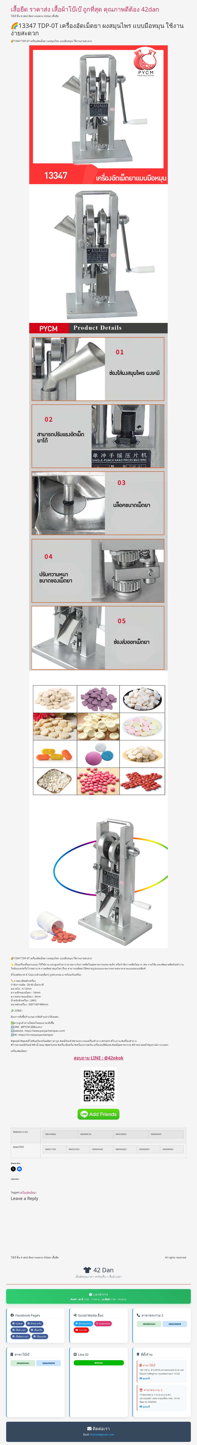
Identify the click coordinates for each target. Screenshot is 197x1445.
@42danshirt (85, 1323)
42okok (19, 1323)
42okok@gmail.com (102, 1434)
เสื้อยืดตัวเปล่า (22, 1336)
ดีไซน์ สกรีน (36, 1323)
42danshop (104, 1323)
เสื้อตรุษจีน (41, 1336)
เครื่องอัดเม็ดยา (28, 1192)
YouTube (83, 1330)
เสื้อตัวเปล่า (21, 1330)
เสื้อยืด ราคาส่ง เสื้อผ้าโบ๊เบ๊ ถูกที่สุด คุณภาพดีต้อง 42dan (85, 9)
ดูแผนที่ (146, 1378)
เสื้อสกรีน (38, 1330)
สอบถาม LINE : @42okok (98, 1058)
